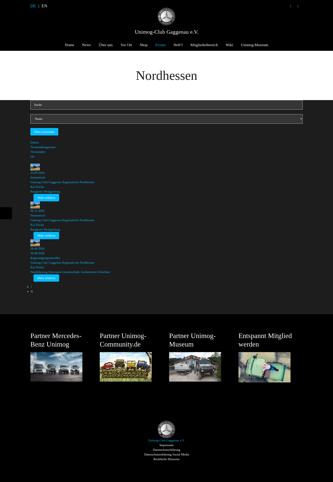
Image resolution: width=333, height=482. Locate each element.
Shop (144, 45)
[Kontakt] (294, 6)
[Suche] (287, 6)
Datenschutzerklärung (166, 449)
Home (69, 45)
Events (160, 45)
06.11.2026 (37, 210)
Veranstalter (37, 151)
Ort (32, 156)
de (33, 6)
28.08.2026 (37, 248)
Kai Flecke (37, 187)
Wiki (229, 45)
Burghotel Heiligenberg (45, 191)
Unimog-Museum (254, 45)
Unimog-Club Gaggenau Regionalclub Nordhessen (62, 182)
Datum (34, 142)
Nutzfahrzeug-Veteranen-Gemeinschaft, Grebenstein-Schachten (70, 272)
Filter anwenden (44, 132)
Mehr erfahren (46, 197)
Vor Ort (126, 45)
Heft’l (178, 45)
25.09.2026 (37, 172)
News (86, 45)
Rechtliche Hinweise (166, 459)
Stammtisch (37, 177)
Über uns (106, 45)
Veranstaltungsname (43, 147)
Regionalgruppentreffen (45, 258)
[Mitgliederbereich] (301, 6)
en (44, 6)
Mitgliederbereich (204, 45)
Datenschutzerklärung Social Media (166, 454)
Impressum (166, 445)
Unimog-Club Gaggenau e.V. (166, 32)
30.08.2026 (37, 253)
